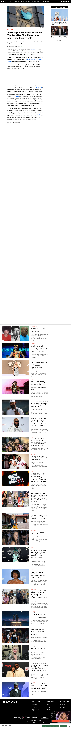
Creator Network (35, 709)
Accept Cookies (63, 726)
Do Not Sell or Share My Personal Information (50, 726)
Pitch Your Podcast (36, 707)
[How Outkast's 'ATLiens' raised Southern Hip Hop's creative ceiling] (15, 461)
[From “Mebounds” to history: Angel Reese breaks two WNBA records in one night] (15, 635)
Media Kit (48, 707)
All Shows (34, 703)
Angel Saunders (12, 46)
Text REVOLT (63, 706)
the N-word (39, 87)
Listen (22, 1)
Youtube (68, 1)
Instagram (59, 1)
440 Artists (34, 710)
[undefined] (59, 15)
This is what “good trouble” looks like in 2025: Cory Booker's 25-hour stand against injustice (59, 37)
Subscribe (47, 1)
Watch (19, 1)
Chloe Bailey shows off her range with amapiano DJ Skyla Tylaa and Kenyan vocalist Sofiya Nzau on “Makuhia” (39, 366)
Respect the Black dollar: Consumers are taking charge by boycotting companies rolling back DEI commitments (59, 23)
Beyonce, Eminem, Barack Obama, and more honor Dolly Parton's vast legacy (39, 516)
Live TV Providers (35, 706)
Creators (42, 1)
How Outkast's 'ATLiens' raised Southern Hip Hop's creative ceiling (39, 457)
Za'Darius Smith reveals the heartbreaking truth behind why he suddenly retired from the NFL (39, 404)
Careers (48, 709)
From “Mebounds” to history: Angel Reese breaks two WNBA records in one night (39, 632)
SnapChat (63, 1)
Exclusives (34, 1)
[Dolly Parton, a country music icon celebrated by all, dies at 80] (15, 652)
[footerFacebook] (37, 723)
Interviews (33, 589)
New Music (33, 343)
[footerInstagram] (27, 723)
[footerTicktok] (30, 723)
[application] (60, 717)
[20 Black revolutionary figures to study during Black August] (15, 333)
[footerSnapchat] (34, 723)
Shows (15, 1)
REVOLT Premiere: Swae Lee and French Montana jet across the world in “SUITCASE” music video (39, 615)
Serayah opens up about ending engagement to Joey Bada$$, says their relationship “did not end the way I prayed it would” (39, 667)
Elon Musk (16, 96)
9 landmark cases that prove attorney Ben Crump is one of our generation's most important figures (39, 686)
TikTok (61, 1)
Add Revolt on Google (27, 46)
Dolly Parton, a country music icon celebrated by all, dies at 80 (38, 648)
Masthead (48, 704)
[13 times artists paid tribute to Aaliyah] (15, 537)
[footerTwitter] (40, 723)
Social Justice (27, 1)
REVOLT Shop (63, 707)
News (38, 1)
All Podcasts (34, 704)
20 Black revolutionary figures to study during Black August (38, 329)
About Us (48, 703)
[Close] (69, 726)
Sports (32, 400)
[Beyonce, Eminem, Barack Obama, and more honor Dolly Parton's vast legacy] (15, 521)
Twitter (66, 1)
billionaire (33, 49)
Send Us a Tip (49, 706)
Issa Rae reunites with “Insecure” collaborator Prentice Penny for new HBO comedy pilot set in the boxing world (38, 574)
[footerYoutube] (43, 723)
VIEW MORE (59, 40)
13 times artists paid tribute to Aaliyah (37, 533)
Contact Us (62, 704)
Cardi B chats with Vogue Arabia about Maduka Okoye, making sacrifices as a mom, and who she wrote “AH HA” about (39, 442)
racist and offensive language (33, 114)
